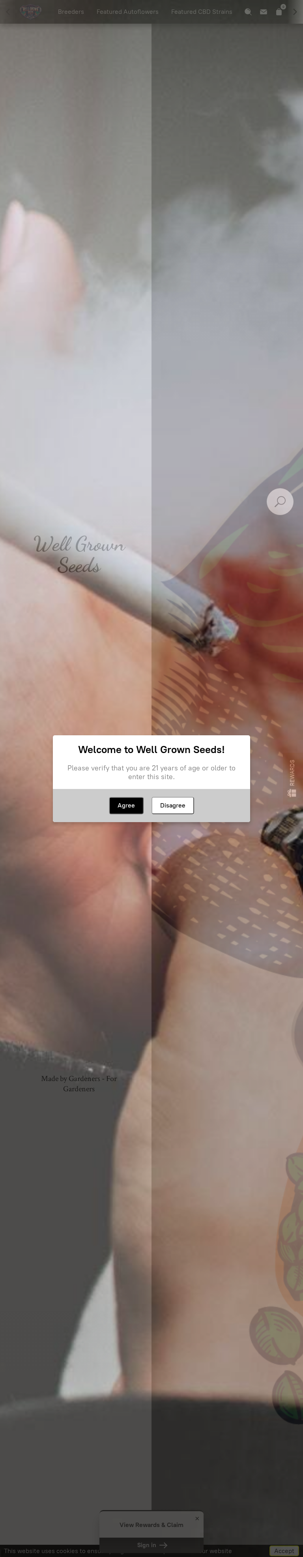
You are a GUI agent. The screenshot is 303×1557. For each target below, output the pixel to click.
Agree (126, 805)
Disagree (172, 805)
